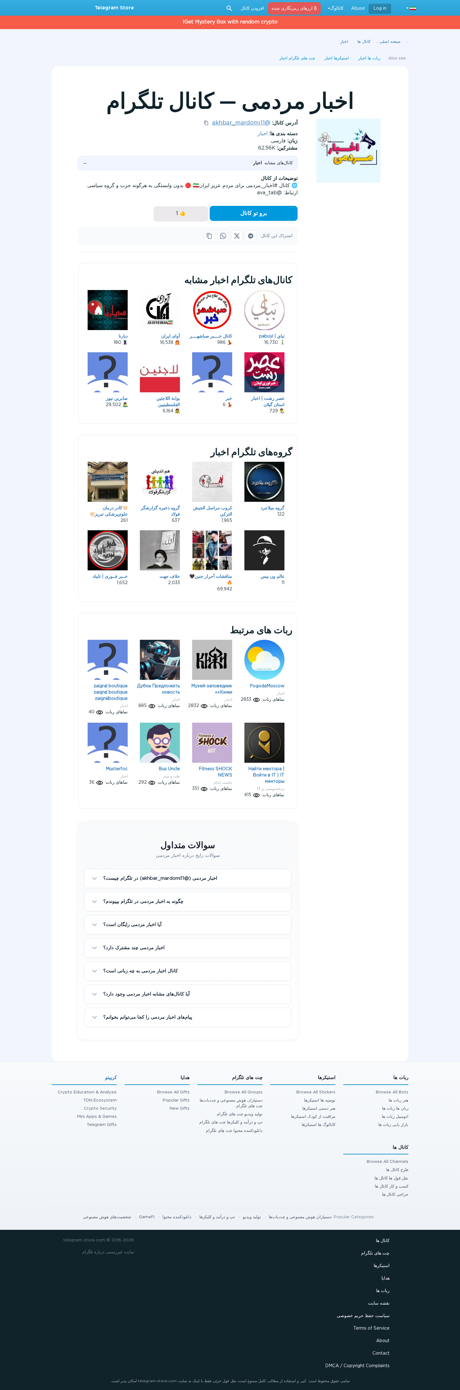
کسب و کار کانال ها (391, 1186)
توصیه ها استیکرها (319, 1100)
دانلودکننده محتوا (177, 1217)
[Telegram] (250, 236)
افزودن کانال (252, 8)
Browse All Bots (392, 1092)
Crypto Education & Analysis (87, 1092)
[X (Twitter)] (237, 236)
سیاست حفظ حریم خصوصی (363, 1316)
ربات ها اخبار (369, 58)
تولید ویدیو (252, 1217)
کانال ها (383, 1241)
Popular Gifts (176, 1100)
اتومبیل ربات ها (395, 1116)
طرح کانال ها (397, 1170)
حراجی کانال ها (395, 1194)
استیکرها (382, 1266)
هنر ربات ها (398, 1100)
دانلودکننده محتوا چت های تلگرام (234, 1131)
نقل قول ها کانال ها (391, 1178)
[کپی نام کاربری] (206, 123)
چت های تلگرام (375, 1253)
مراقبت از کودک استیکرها (313, 1116)
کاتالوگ (337, 8)
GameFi (147, 1217)
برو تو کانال (253, 213)
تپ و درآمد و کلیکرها (217, 1217)
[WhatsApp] (223, 236)
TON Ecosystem (100, 1100)
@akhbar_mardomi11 (241, 122)
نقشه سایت (379, 1303)
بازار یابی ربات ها (393, 1125)
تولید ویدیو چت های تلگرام (240, 1114)
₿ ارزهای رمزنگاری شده (294, 8)
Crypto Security (100, 1108)
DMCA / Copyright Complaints (357, 1366)
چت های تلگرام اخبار (297, 58)
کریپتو (111, 1078)
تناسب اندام (223, 782)
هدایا (385, 1278)
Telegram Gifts (102, 1125)
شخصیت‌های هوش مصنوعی (107, 1217)
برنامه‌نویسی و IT (270, 789)
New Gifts (180, 1108)
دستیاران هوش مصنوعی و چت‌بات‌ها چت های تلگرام (231, 1103)
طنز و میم (171, 776)
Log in (379, 8)
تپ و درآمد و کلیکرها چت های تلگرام (231, 1122)
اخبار (263, 133)
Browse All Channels (387, 1161)
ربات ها (383, 1291)
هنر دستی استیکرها (318, 1108)
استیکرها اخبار (337, 58)
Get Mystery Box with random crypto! (230, 22)
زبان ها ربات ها (395, 1108)
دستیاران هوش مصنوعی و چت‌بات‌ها (300, 1217)
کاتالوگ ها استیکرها (318, 1125)
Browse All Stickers (315, 1092)
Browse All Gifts (173, 1092)
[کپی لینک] (209, 236)
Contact (381, 1353)
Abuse (358, 8)
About (383, 1341)
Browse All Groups (244, 1092)
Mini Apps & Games (97, 1116)
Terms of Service (371, 1328)
